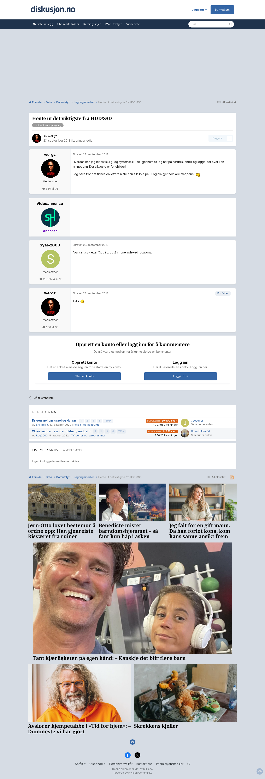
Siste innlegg (44, 24)
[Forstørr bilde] (198, 174)
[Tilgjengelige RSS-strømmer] (232, 477)
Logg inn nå (180, 376)
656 (48, 188)
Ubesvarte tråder (68, 24)
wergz (52, 136)
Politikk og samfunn (86, 424)
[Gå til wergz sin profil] (36, 138)
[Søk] (230, 24)
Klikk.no (148, 769)
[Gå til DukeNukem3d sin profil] (185, 433)
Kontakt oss (144, 764)
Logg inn (198, 9)
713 (120, 431)
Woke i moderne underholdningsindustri (61, 431)
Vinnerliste (133, 24)
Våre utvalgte (113, 24)
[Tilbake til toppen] (132, 742)
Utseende (96, 764)
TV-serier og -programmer (88, 435)
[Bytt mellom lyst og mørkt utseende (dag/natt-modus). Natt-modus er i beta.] (188, 764)
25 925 (47, 279)
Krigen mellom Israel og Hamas (54, 420)
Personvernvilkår (120, 764)
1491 (107, 420)
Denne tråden (215, 24)
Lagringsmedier (83, 140)
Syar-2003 (50, 245)
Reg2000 (42, 435)
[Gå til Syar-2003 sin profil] (50, 259)
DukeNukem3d (200, 431)
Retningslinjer (92, 24)
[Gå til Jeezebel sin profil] (185, 423)
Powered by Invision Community (132, 772)
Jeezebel (197, 420)
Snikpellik (42, 424)
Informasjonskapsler (169, 764)
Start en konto (84, 376)
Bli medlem (222, 9)
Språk (79, 764)
